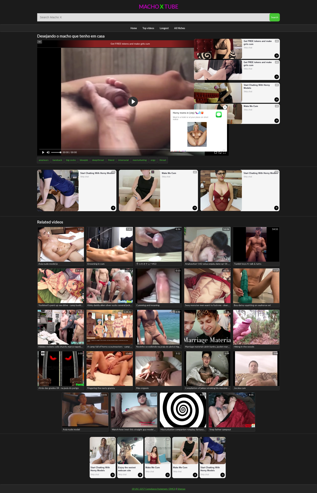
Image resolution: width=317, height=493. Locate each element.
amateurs (44, 160)
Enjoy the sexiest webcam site (127, 469)
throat (162, 160)
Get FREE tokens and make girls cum (130, 43)
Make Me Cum (251, 106)
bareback (57, 160)
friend (111, 160)
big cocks (71, 160)
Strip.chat (248, 48)
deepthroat (98, 160)
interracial (123, 160)
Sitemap (181, 489)
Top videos (148, 28)
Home (133, 28)
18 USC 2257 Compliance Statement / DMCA (154, 489)
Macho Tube (158, 6)
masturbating (140, 160)
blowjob (84, 160)
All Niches (179, 28)
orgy (153, 160)
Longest (164, 28)
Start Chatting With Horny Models (257, 86)
